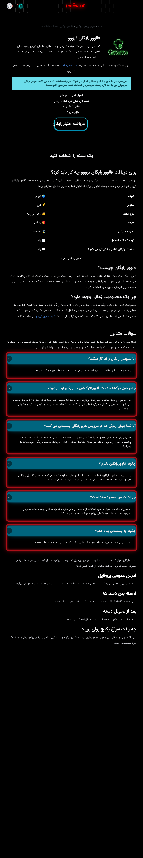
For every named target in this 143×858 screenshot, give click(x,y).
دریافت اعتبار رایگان (69, 124)
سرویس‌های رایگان (85, 26)
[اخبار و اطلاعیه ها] (20, 7)
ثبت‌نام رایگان (69, 65)
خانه (100, 26)
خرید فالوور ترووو (45, 316)
